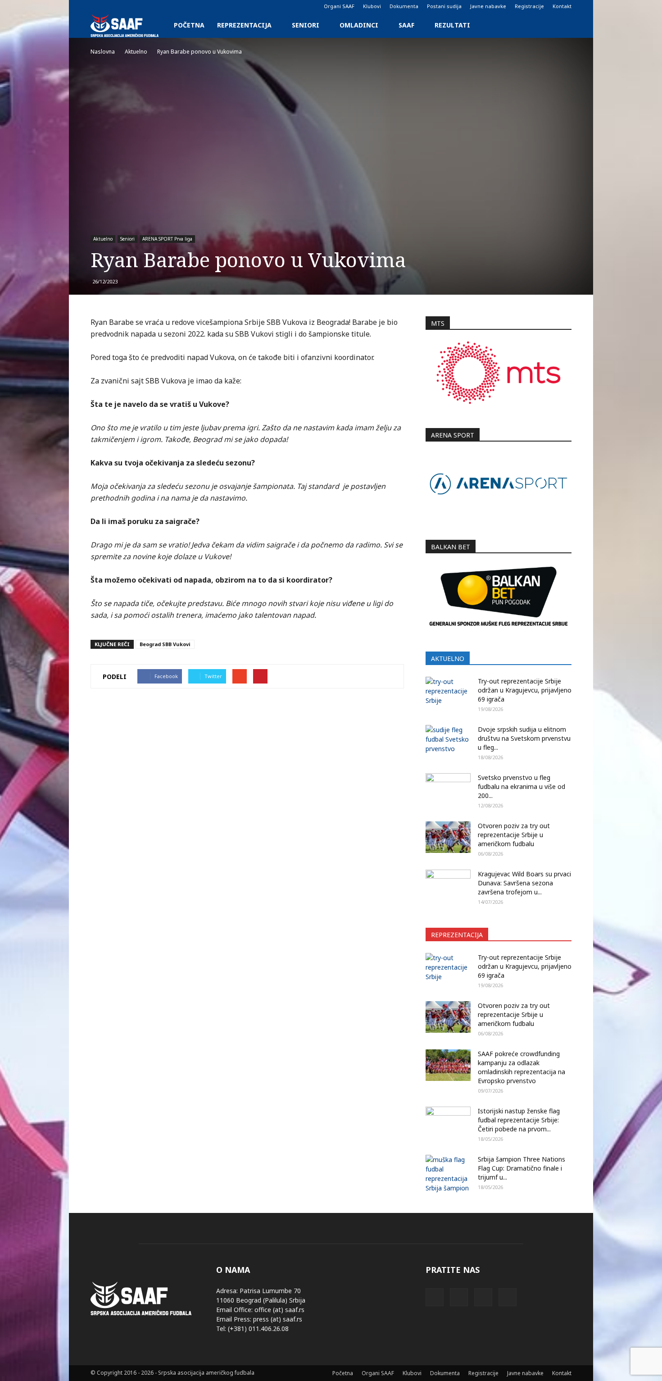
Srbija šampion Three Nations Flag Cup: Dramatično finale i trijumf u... (521, 1168)
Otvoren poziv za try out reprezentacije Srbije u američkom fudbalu (514, 834)
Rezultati (452, 25)
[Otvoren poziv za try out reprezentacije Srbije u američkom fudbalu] (448, 837)
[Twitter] (127, 6)
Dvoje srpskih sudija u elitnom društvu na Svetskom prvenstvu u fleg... (524, 738)
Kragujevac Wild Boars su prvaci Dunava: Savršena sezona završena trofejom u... (524, 883)
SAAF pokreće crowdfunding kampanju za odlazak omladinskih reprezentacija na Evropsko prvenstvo (521, 1067)
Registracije (529, 6)
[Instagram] (112, 6)
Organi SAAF (339, 6)
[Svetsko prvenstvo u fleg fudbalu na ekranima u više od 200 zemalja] (448, 789)
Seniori (305, 25)
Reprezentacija (244, 25)
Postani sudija (444, 6)
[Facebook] (97, 6)
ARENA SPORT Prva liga (167, 239)
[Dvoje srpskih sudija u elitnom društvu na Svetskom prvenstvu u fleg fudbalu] (448, 741)
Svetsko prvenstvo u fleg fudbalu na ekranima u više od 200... (521, 786)
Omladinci (359, 25)
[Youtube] (142, 6)
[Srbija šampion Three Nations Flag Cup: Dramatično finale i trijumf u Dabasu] (448, 1174)
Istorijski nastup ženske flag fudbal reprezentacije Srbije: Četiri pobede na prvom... (519, 1120)
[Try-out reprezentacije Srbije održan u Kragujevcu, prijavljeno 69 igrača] (448, 692)
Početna (189, 25)
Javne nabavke (488, 6)
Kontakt (562, 6)
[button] (560, 25)
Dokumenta (404, 6)
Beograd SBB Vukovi (165, 644)
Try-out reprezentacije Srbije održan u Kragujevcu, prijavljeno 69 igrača (524, 690)
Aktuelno (103, 239)
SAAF (406, 25)
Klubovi (372, 6)
